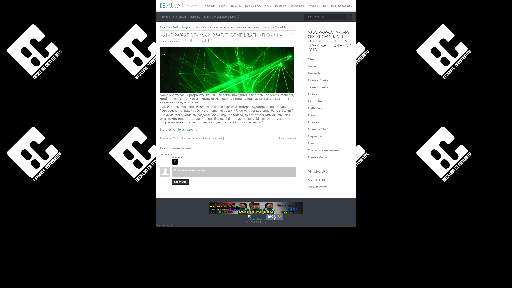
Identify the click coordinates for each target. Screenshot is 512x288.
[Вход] (175, 162)
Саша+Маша (317, 157)
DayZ (312, 115)
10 (196, 27)
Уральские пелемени (323, 150)
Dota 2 (312, 94)
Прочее (313, 122)
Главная (165, 27)
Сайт (311, 143)
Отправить (180, 182)
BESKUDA (170, 6)
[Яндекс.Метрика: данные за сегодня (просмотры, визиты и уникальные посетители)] (256, 217)
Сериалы (315, 136)
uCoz (173, 225)
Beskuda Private (317, 186)
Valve (176, 138)
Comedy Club (318, 129)
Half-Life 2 (315, 108)
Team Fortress (318, 87)
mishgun (218, 138)
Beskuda (314, 73)
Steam (312, 59)
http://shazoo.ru (186, 129)
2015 (175, 27)
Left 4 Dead (316, 101)
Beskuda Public (317, 180)
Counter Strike (318, 80)
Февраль (186, 27)
